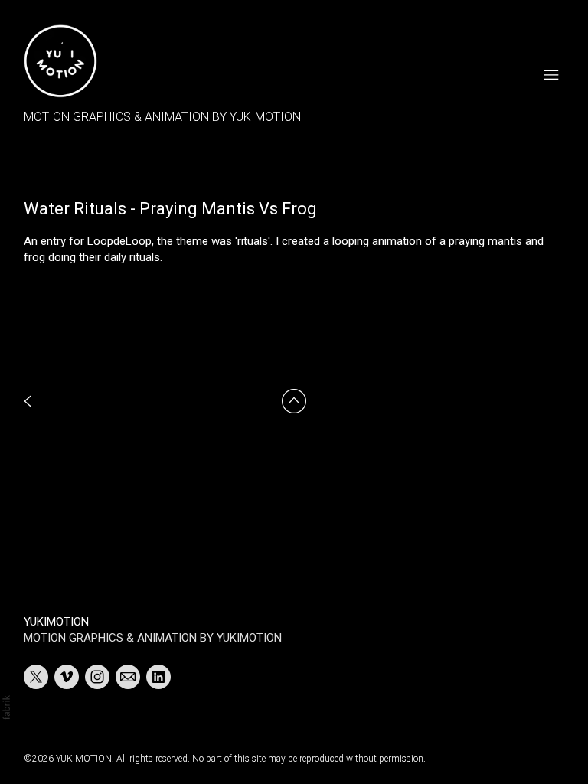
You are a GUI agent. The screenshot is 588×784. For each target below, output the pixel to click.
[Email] (128, 677)
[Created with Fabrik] (6, 707)
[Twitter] (36, 677)
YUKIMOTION (56, 622)
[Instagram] (97, 677)
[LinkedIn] (158, 677)
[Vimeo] (66, 677)
